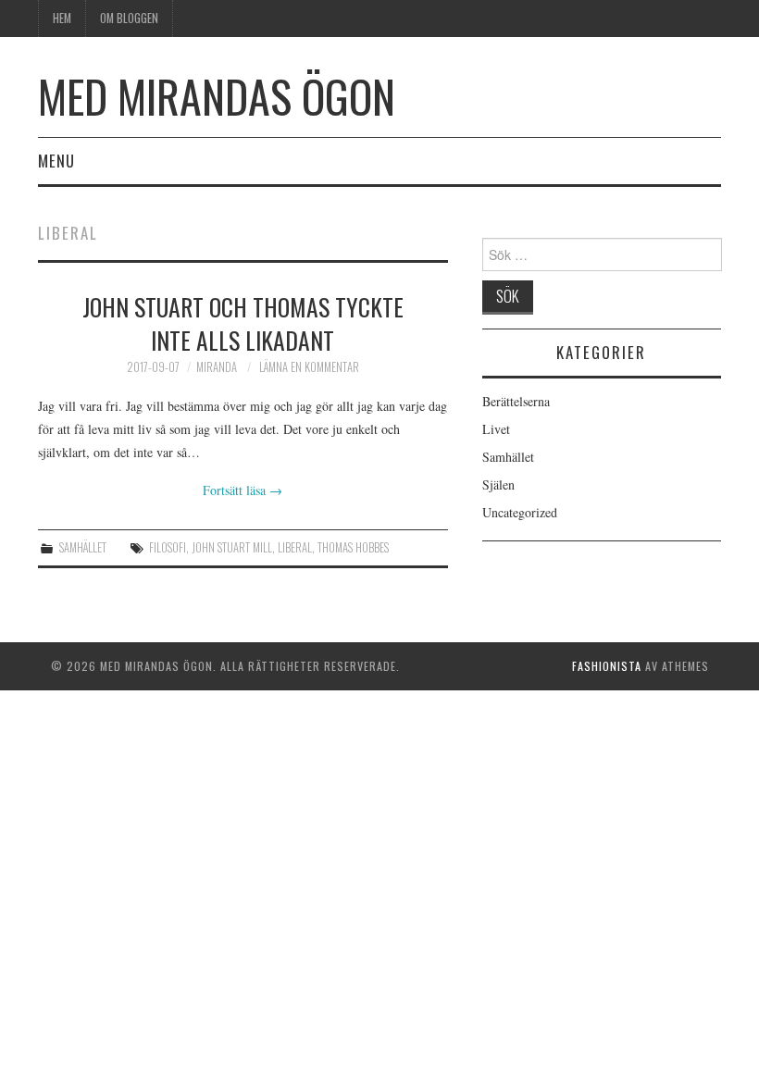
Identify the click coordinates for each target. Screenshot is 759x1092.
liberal (295, 547)
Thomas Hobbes (353, 547)
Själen (498, 484)
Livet (496, 429)
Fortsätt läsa (242, 490)
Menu (56, 160)
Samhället (82, 547)
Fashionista (606, 666)
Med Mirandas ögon (216, 96)
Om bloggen (129, 18)
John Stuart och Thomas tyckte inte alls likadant (243, 323)
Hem (62, 18)
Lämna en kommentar (309, 367)
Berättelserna (516, 401)
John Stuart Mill (232, 547)
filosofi (167, 547)
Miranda (216, 367)
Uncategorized (519, 512)
